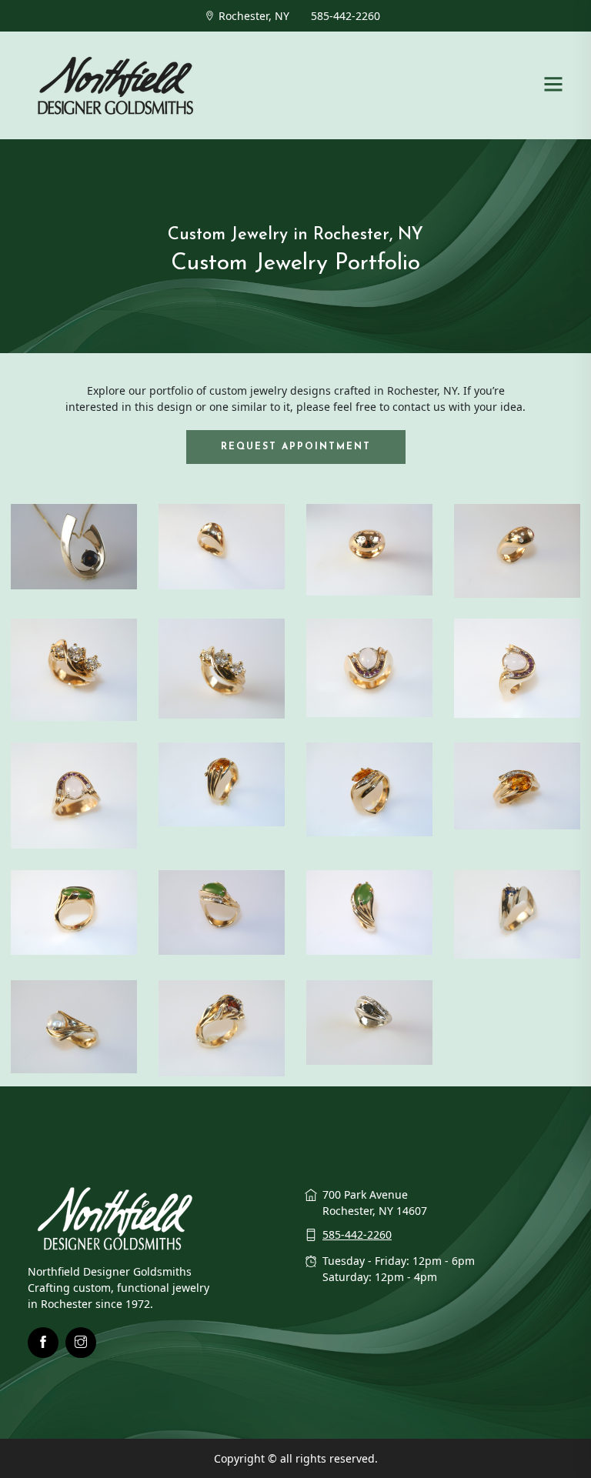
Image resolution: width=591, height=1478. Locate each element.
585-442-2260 (345, 15)
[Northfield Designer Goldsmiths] (116, 83)
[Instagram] (80, 1342)
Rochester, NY (254, 15)
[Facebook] (43, 1342)
